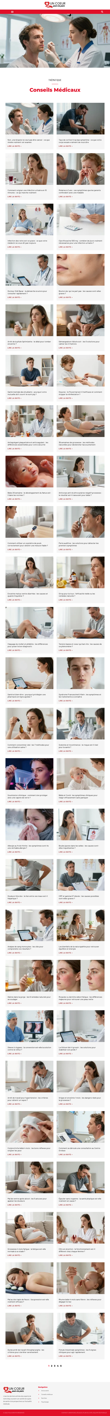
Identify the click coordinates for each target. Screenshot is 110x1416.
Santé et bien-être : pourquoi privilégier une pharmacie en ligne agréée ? (27, 695)
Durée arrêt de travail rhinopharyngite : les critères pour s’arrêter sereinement (26, 1351)
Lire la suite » (14, 146)
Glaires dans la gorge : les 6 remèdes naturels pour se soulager (29, 998)
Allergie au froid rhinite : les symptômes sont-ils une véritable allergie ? (28, 846)
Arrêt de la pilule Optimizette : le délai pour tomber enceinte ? (29, 342)
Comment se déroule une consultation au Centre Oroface (79, 1149)
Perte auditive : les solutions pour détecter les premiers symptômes (79, 544)
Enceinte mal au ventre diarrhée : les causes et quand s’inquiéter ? (28, 594)
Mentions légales (75, 1413)
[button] (12, 12)
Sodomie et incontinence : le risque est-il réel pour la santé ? (78, 746)
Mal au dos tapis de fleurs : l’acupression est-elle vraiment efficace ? (28, 1300)
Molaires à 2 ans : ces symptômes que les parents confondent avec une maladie (80, 191)
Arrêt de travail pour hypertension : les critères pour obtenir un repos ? (28, 1099)
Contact (64, 1413)
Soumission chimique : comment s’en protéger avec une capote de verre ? (28, 796)
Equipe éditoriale (100, 1413)
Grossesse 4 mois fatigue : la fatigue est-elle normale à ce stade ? (27, 1250)
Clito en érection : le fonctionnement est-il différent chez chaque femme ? (77, 1250)
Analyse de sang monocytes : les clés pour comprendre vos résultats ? (25, 947)
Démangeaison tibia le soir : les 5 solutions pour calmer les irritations (79, 342)
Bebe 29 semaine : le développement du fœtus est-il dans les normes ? (29, 494)
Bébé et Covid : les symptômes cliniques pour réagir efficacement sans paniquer (78, 796)
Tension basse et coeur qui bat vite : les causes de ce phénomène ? (80, 645)
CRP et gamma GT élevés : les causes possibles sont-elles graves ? (79, 897)
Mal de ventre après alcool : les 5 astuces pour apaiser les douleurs (27, 1199)
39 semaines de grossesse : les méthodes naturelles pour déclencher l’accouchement (77, 443)
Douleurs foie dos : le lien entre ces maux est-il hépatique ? (28, 897)
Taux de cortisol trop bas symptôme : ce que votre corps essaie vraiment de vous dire (80, 141)
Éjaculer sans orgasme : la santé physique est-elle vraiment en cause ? (80, 1199)
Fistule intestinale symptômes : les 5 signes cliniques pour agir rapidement (77, 1351)
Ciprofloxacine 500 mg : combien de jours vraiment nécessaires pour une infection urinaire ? (80, 241)
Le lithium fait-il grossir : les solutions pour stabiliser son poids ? (77, 1048)
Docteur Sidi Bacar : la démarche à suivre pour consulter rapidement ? (27, 292)
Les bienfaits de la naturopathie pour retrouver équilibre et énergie (79, 947)
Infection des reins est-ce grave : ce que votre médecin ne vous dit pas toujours (27, 241)
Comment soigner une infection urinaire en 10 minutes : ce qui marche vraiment (27, 191)
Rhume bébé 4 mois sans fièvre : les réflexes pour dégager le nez (80, 1300)
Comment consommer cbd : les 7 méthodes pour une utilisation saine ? (28, 746)
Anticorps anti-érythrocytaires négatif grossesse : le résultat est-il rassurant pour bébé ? (80, 494)
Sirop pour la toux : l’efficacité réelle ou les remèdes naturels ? (77, 594)
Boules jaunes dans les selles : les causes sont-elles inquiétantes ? (79, 846)
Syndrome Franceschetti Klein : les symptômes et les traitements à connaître (80, 695)
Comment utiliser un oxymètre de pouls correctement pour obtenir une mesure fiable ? (28, 544)
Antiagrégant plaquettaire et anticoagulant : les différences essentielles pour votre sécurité (28, 443)
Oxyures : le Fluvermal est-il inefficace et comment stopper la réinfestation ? (80, 393)
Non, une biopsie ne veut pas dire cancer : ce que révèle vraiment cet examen (29, 141)
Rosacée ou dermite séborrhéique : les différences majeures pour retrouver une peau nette (80, 998)
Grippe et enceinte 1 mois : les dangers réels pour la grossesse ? (80, 1099)
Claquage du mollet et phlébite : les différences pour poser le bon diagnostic (28, 645)
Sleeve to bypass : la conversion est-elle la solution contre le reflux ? (29, 1048)
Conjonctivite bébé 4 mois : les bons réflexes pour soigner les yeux (29, 1149)
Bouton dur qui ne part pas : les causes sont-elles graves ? (80, 292)
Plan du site (87, 1413)
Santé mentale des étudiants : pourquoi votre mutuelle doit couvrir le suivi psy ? (27, 393)
